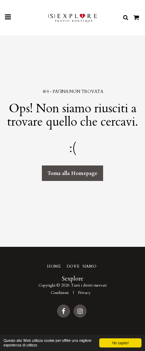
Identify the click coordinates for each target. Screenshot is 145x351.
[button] (8, 17)
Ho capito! (120, 342)
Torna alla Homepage (72, 173)
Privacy (84, 292)
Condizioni (60, 292)
